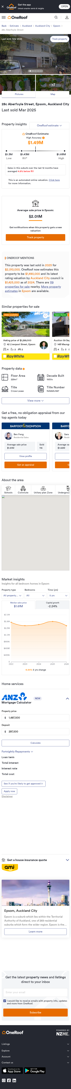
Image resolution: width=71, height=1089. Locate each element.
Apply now (9, 791)
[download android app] (35, 1071)
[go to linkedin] (14, 1080)
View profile (25, 456)
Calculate (36, 743)
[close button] (2, 6)
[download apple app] (12, 1071)
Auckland (27, 26)
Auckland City (42, 26)
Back (4, 26)
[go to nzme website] (62, 1033)
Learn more (35, 931)
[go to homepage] (17, 17)
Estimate (14, 26)
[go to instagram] (4, 1080)
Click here (54, 180)
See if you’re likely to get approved (22, 784)
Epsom (56, 26)
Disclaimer (7, 796)
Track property (59, 39)
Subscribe (35, 1012)
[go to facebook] (9, 1080)
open (64, 6)
